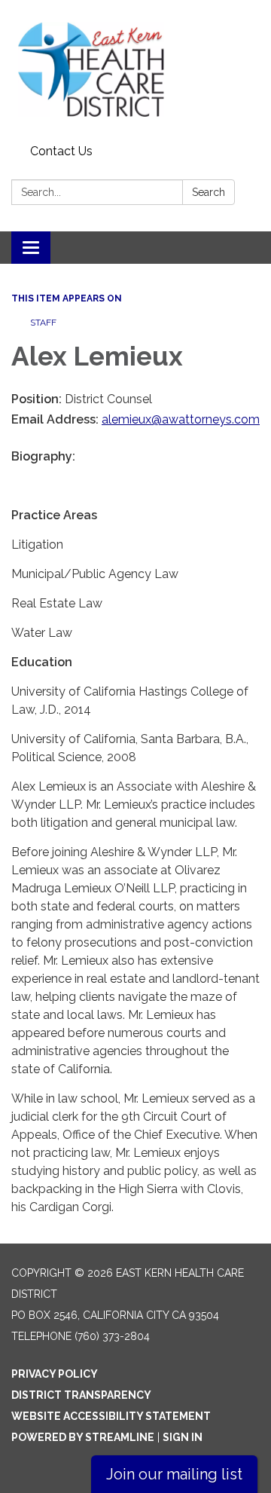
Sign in (182, 1437)
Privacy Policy (54, 1374)
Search (208, 192)
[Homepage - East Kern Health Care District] (135, 69)
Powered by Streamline (82, 1437)
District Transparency (81, 1395)
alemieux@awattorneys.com (181, 419)
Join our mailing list (174, 1474)
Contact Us (61, 151)
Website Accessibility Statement (111, 1416)
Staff (43, 322)
